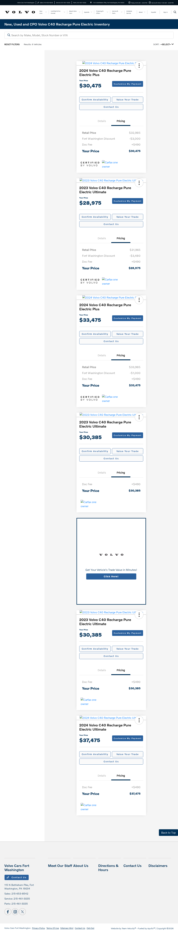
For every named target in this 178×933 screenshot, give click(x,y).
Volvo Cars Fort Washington (17, 928)
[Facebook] (7, 911)
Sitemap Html (66, 928)
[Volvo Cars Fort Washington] (20, 11)
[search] (175, 12)
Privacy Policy (38, 928)
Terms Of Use (52, 928)
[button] (139, 65)
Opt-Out (90, 928)
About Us (80, 865)
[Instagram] (15, 911)
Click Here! (111, 576)
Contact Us (111, 106)
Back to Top (168, 832)
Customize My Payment (127, 84)
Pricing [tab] (121, 120)
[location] (90, 2)
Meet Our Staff (60, 865)
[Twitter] (22, 911)
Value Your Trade (127, 99)
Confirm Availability (95, 99)
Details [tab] (102, 120)
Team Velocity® (129, 928)
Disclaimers (157, 865)
